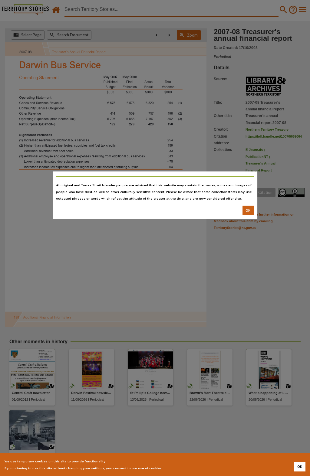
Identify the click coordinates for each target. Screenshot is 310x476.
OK (248, 210)
